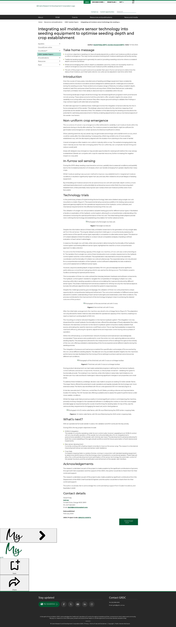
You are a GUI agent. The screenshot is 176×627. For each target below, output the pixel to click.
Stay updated (46, 597)
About (40, 17)
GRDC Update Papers (72, 22)
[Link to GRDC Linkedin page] (84, 604)
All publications (43, 58)
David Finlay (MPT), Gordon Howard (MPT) (109, 45)
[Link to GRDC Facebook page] (64, 604)
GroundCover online (45, 47)
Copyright (111, 623)
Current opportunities (107, 12)
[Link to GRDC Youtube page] (77, 604)
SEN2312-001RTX (84, 517)
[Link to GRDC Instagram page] (91, 604)
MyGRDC (41, 44)
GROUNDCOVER (97, 2)
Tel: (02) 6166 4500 (114, 602)
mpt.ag (66, 500)
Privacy (86, 623)
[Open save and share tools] (28, 535)
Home (40, 22)
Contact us (94, 12)
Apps (40, 65)
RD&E (57, 17)
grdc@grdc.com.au (119, 605)
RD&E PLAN (111, 2)
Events (75, 17)
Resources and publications (101, 17)
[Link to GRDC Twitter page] (71, 604)
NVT (121, 2)
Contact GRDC (117, 597)
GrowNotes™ (42, 51)
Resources (41, 61)
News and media (131, 17)
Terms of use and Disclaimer (98, 623)
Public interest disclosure (122, 623)
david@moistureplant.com (78, 507)
